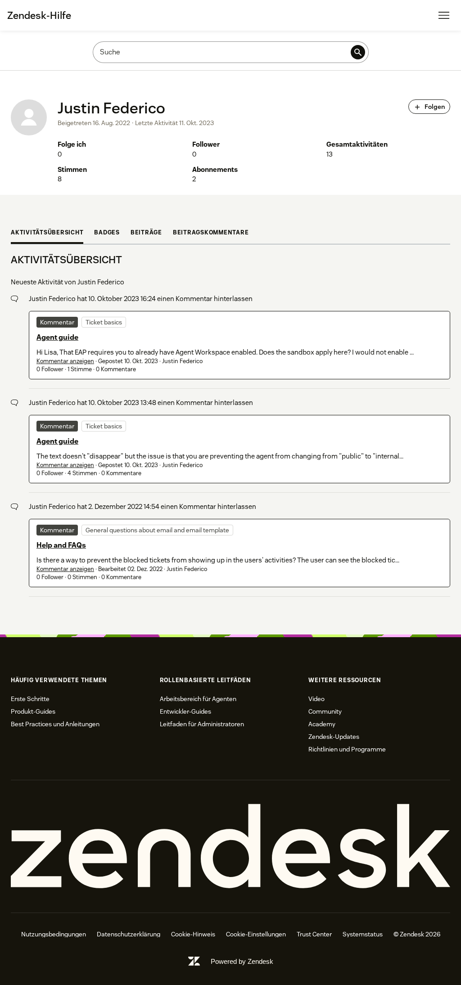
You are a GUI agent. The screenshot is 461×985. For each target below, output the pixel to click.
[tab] (47, 234)
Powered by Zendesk (242, 961)
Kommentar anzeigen (65, 361)
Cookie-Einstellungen (256, 934)
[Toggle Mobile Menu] (444, 15)
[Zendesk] (230, 846)
